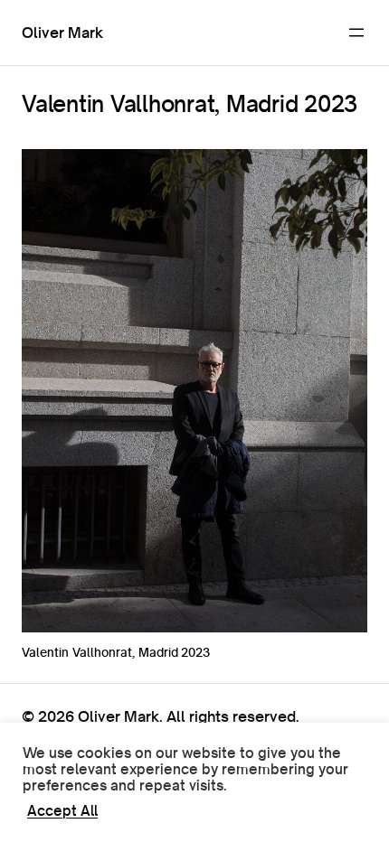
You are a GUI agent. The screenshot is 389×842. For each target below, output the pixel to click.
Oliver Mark (62, 32)
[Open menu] (356, 32)
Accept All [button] (62, 811)
